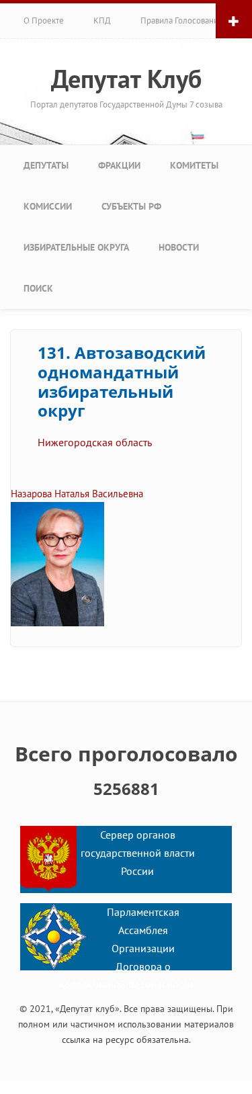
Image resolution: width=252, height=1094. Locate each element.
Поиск (38, 288)
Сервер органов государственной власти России (138, 853)
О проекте (44, 20)
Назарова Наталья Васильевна (77, 493)
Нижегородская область (95, 442)
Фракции (119, 165)
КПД (102, 20)
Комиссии (48, 206)
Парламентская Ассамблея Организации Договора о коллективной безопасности (126, 948)
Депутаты (46, 165)
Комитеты (194, 165)
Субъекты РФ (131, 206)
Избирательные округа (76, 247)
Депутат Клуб (126, 78)
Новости (179, 247)
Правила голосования (181, 20)
